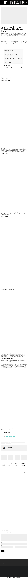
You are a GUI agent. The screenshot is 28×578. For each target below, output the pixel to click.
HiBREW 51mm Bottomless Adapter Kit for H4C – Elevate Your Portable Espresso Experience (17, 465)
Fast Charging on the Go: (11, 59)
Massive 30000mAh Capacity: (12, 54)
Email (2, 545)
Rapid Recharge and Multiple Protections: (14, 58)
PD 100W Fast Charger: (11, 55)
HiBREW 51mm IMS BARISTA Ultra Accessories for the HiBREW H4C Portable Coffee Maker (24, 465)
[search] (25, 556)
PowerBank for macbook (8, 443)
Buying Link (9, 51)
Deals (1, 25)
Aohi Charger (24, 442)
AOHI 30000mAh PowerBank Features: (12, 53)
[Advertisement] (14, 143)
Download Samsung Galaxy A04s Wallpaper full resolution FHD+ (9, 473)
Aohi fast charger (3, 443)
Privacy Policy (19, 577)
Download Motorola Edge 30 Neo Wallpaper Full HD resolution (18, 473)
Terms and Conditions (15, 577)
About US (8, 577)
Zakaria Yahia (9, 447)
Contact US (10, 577)
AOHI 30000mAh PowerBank (19, 442)
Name (2, 542)
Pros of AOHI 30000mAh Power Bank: (13, 61)
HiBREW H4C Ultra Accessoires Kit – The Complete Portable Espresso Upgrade (10, 464)
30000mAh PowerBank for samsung (5, 442)
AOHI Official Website (10, 69)
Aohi (9, 442)
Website (15, 545)
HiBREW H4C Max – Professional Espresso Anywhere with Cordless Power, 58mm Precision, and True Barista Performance (4, 465)
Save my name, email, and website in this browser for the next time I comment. (10, 548)
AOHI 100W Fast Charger (13, 442)
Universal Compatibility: (11, 57)
